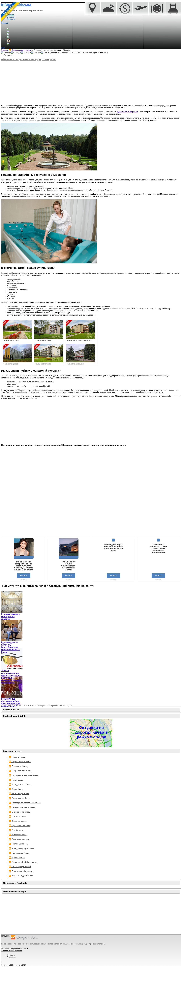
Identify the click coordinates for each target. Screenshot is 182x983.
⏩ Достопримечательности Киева (25, 803)
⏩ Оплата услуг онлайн (20, 866)
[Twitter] (8, 35)
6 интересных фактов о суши (58, 705)
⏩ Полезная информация (21, 871)
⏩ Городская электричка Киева (23, 775)
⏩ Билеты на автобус (19, 839)
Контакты (11, 955)
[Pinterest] (8, 44)
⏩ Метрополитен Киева (20, 771)
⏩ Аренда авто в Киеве (20, 784)
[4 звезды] (36, 52)
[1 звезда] (6, 52)
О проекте (11, 957)
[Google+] (8, 29)
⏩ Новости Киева (17, 757)
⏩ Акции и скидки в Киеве (21, 876)
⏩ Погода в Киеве (17, 816)
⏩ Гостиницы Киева (18, 844)
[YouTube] (8, 38)
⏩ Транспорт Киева (18, 766)
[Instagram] (8, 41)
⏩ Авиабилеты (16, 830)
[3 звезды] (26, 52)
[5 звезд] (45, 52)
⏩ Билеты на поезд (18, 835)
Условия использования (11, 950)
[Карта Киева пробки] (91, 746)
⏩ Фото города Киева (19, 793)
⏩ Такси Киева (16, 780)
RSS (3, 48)
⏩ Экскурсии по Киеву (19, 812)
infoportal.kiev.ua (10, 965)
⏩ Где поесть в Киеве (19, 853)
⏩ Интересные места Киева (22, 807)
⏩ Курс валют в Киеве (19, 825)
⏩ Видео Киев (15, 789)
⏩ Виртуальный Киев (19, 798)
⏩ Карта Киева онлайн (20, 761)
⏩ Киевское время (18, 821)
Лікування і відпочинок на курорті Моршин (28, 59)
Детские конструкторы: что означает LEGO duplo (23, 705)
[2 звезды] (16, 52)
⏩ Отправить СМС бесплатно (23, 862)
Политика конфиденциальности (14, 948)
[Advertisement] (86, 83)
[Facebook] (8, 32)
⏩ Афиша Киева (17, 857)
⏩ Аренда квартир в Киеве (21, 848)
